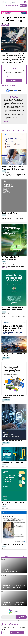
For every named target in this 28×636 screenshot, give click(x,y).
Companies (15, 621)
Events (9, 621)
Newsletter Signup (21, 617)
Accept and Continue (17, 633)
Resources (21, 621)
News (5, 621)
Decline (5, 633)
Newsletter (23, 5)
